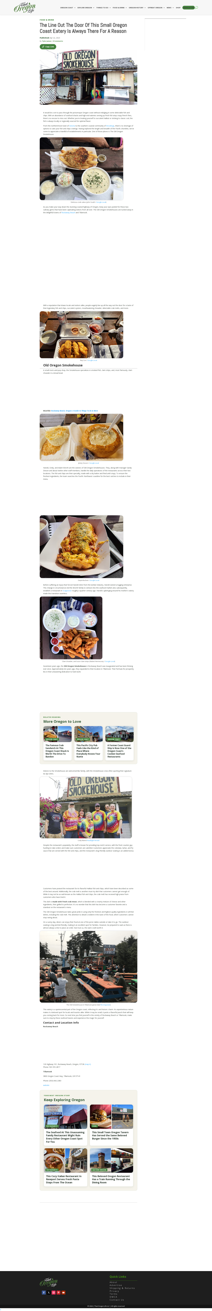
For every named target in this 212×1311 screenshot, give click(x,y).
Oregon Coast (66, 8)
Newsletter (188, 8)
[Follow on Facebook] (44, 1293)
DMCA (113, 1297)
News (169, 8)
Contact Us (117, 1299)
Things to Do (102, 8)
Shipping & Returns (122, 1288)
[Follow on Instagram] (54, 1293)
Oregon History (136, 8)
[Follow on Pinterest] (58, 1293)
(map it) (88, 1064)
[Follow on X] (49, 1293)
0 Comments (58, 41)
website (46, 1085)
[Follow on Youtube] (63, 1293)
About (113, 1282)
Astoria (72, 126)
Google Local (101, 202)
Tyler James (46, 41)
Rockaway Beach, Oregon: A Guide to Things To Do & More (74, 411)
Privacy (114, 1291)
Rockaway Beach (68, 212)
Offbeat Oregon (155, 8)
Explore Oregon (85, 8)
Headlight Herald (93, 840)
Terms (114, 1294)
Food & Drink (118, 8)
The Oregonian (105, 1005)
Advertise (116, 1285)
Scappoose (67, 590)
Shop (178, 8)
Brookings (110, 126)
